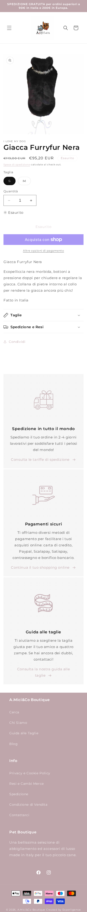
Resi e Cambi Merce (26, 784)
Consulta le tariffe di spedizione (40, 459)
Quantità (10, 191)
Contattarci (19, 815)
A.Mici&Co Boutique (31, 909)
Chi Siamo (18, 723)
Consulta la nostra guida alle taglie (43, 672)
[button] (9, 28)
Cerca (14, 712)
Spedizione (18, 794)
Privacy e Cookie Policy (29, 773)
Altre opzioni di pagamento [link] (43, 250)
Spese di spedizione (16, 164)
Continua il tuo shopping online (40, 567)
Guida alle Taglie (23, 733)
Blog (13, 744)
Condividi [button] (17, 342)
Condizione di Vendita (28, 804)
